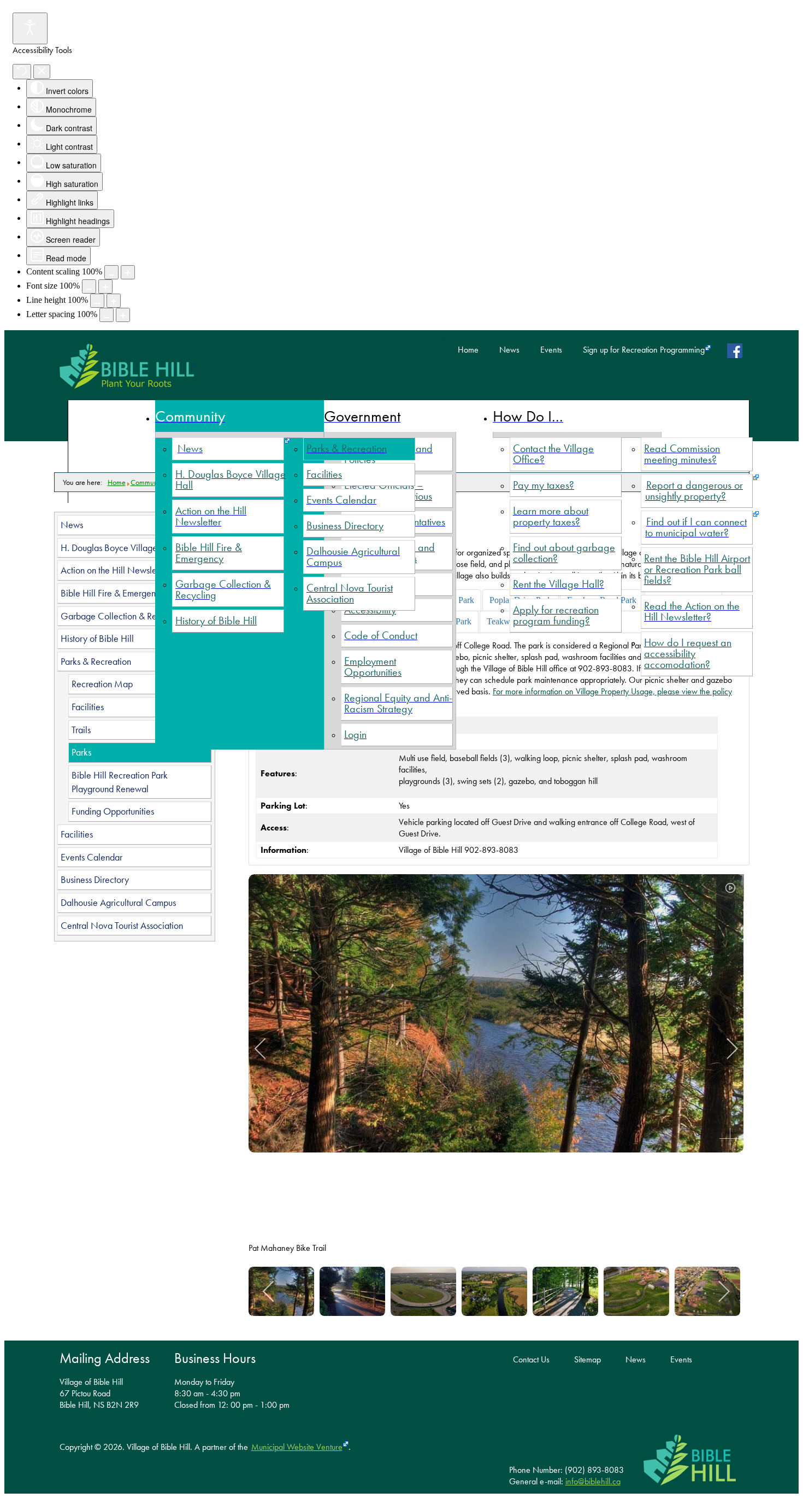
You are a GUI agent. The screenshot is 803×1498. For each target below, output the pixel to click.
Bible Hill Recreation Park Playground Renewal (120, 782)
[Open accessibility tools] (30, 28)
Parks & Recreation (96, 662)
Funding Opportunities (113, 811)
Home (468, 350)
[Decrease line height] (97, 301)
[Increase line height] (114, 301)
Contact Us (531, 1360)
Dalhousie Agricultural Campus (118, 903)
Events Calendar (91, 857)
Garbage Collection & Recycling (122, 616)
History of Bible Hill (97, 639)
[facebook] (737, 350)
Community (147, 482)
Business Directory (95, 880)
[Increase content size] (128, 272)
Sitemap (587, 1360)
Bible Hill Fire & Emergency (112, 593)
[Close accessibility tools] (41, 72)
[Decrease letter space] (106, 315)
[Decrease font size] (89, 286)
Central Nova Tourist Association (122, 926)
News (509, 350)
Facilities (88, 707)
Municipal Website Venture (297, 1447)
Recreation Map (102, 684)
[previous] (268, 1049)
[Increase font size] (105, 286)
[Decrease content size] (111, 272)
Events (551, 350)
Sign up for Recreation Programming (644, 350)
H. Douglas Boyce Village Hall (118, 548)
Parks (81, 752)
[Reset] (22, 71)
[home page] (127, 366)
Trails (81, 730)
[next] (725, 1049)
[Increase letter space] (123, 315)
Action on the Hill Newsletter (115, 570)
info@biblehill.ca (593, 1481)
